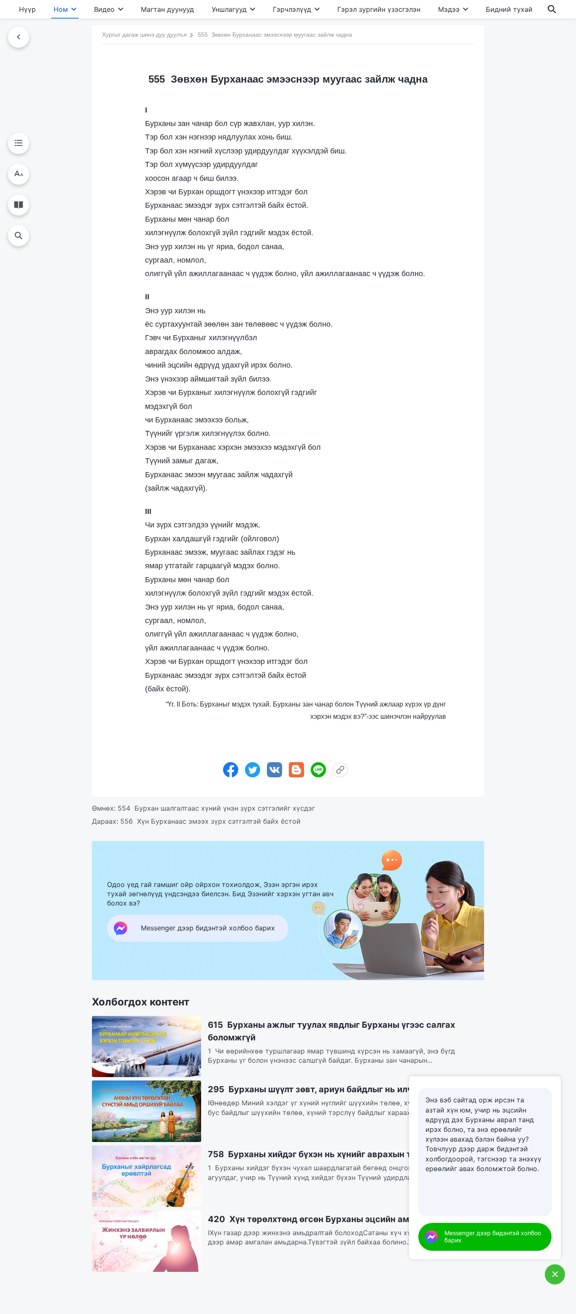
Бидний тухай (509, 9)
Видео (104, 9)
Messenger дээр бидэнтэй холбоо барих (492, 1236)
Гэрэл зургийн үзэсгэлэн (378, 9)
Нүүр (27, 9)
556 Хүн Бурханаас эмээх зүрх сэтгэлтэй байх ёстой (210, 821)
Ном (61, 9)
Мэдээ (449, 9)
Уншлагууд (229, 9)
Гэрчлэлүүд (292, 9)
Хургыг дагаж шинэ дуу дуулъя (144, 34)
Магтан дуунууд (167, 9)
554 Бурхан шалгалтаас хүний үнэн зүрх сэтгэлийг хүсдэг (216, 808)
